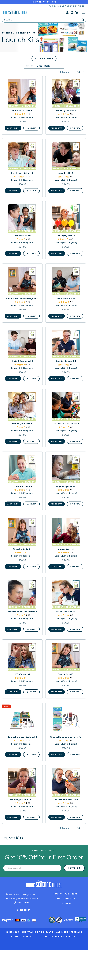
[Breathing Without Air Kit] (22, 783)
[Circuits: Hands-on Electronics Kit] (65, 721)
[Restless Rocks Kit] (22, 219)
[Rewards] (67, 13)
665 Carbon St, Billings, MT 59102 (23, 895)
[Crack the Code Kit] (22, 533)
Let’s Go (74, 868)
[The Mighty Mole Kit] (65, 219)
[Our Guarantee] (52, 920)
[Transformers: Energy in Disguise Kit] (22, 282)
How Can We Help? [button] (65, 894)
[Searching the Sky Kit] (65, 94)
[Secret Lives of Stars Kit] (22, 157)
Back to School (45, 2)
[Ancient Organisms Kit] (22, 345)
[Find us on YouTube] (25, 910)
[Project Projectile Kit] (65, 470)
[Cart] (77, 12)
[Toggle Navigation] (83, 12)
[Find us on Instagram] (21, 910)
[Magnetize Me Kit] (65, 157)
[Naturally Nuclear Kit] (22, 407)
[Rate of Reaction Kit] (65, 595)
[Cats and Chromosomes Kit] (65, 407)
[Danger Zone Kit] (65, 533)
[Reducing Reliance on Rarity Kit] (22, 595)
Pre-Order (56, 567)
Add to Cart (13, 128)
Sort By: (30, 65)
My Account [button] (65, 899)
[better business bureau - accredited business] (80, 920)
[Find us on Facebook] (15, 910)
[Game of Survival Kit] (22, 94)
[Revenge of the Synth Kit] (65, 783)
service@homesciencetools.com (23, 899)
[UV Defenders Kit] (22, 658)
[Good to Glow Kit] (65, 658)
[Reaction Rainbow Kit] (65, 345)
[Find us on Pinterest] (18, 910)
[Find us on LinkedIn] (28, 910)
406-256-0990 (23, 903)
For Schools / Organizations (67, 6)
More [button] (65, 903)
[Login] (72, 13)
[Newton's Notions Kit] (65, 282)
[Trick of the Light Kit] (22, 470)
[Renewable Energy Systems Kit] (22, 721)
